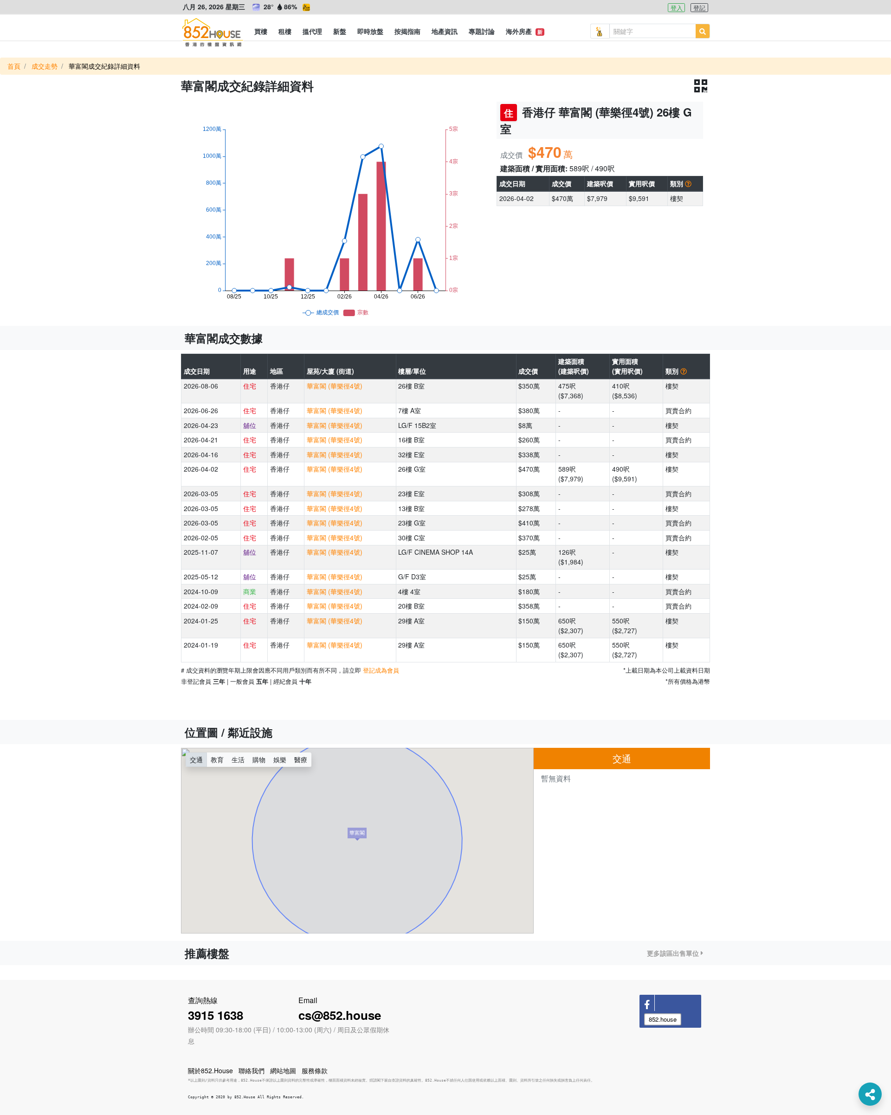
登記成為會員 (381, 670)
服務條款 (315, 1070)
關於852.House (210, 1070)
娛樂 (279, 759)
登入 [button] (677, 7)
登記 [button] (699, 7)
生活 (238, 759)
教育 (217, 759)
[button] (261, 31)
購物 (258, 759)
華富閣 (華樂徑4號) (334, 385)
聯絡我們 (252, 1070)
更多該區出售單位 (674, 953)
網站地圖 (283, 1070)
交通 (196, 759)
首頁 (13, 66)
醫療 (300, 759)
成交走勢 (45, 66)
